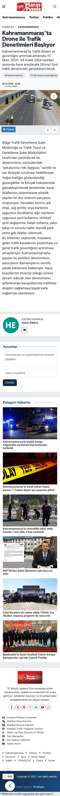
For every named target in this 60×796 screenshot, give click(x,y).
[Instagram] (30, 707)
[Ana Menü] (3, 6)
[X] (17, 707)
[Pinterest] (24, 707)
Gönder (9, 382)
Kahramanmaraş (13, 17)
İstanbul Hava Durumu (19, 721)
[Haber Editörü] (11, 324)
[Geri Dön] (10, 786)
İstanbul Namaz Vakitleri (20, 725)
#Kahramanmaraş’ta (13, 75)
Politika (48, 17)
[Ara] (54, 7)
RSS (9, 776)
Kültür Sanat (38, 756)
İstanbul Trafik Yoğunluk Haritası (25, 728)
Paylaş (10, 129)
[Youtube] (42, 707)
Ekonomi (11, 756)
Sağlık (9, 760)
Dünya (39, 760)
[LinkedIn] (36, 707)
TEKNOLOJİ (24, 760)
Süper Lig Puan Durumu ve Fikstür (25, 732)
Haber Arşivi (13, 743)
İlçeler (51, 760)
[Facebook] (11, 707)
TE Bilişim (38, 786)
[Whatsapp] (48, 707)
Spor (23, 756)
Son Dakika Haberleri (18, 739)
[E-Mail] (24, 330)
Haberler (8, 27)
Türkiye (34, 17)
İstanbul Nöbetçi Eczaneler (22, 717)
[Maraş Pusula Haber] (29, 7)
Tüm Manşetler (15, 736)
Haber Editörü (30, 322)
